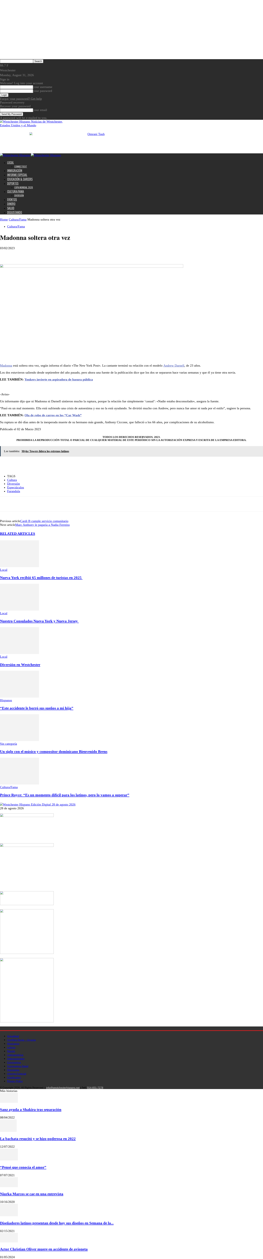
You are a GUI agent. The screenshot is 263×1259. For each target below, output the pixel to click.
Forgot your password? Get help (21, 98)
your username (42, 87)
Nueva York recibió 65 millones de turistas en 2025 (41, 578)
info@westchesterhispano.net (63, 1087)
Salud (10, 208)
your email (40, 110)
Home (4, 219)
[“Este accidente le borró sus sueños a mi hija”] (19, 696)
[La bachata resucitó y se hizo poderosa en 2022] (8, 1131)
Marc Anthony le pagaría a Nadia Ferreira (42, 525)
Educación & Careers (20, 179)
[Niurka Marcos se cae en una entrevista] (9, 1186)
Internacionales (16, 1058)
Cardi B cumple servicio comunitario (44, 521)
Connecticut (20, 166)
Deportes (12, 183)
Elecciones (13, 1069)
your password (42, 91)
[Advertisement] (51, 390)
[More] (32, 254)
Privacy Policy (15, 1081)
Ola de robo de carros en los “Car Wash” (53, 415)
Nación (11, 1051)
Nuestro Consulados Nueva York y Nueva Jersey (39, 621)
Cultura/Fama (15, 191)
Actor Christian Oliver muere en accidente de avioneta (44, 1249)
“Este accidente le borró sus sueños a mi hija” (36, 708)
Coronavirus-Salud (17, 1066)
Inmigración (14, 170)
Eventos (12, 199)
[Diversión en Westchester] (19, 653)
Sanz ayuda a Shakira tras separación (30, 1109)
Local (10, 162)
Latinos (11, 1047)
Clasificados (14, 1077)
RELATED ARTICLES (17, 533)
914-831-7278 (95, 1087)
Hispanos (6, 700)
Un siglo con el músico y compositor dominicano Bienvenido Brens (53, 751)
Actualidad (13, 1036)
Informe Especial (17, 175)
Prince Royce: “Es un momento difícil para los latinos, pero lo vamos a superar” (64, 795)
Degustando (14, 212)
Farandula (13, 491)
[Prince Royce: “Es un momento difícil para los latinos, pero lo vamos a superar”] (19, 783)
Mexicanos (13, 1043)
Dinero (11, 204)
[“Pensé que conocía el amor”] (9, 1159)
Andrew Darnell (173, 365)
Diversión (19, 195)
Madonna (6, 365)
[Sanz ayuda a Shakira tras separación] (9, 1102)
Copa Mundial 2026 (23, 187)
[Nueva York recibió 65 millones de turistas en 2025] (19, 566)
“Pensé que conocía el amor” (23, 1167)
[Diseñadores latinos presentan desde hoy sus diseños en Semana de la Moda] (9, 1215)
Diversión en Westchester (20, 665)
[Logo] (15, 155)
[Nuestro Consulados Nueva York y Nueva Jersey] (19, 609)
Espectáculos (15, 487)
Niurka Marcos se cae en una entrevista (31, 1194)
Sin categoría (8, 743)
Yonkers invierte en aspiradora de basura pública (59, 379)
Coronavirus (14, 1062)
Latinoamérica (15, 1054)
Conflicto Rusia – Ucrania (21, 1039)
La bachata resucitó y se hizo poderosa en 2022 (38, 1139)
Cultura (12, 480)
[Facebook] (6, 253)
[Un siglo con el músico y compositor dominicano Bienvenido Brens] (19, 740)
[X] (19, 253)
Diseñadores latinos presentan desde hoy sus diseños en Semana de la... (57, 1223)
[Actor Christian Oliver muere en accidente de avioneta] (9, 1241)
